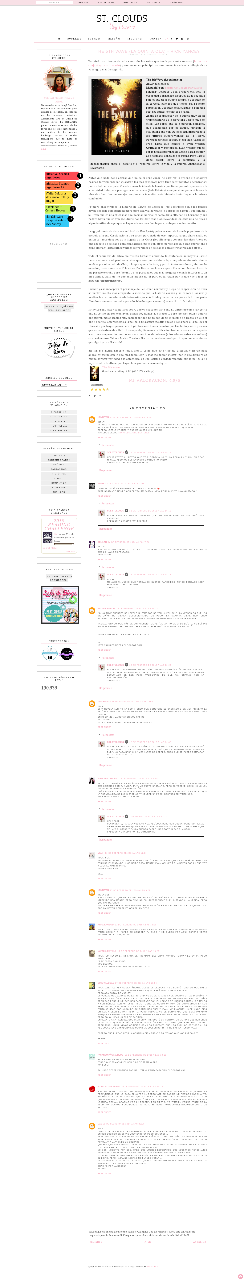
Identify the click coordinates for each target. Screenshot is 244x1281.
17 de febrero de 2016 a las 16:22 (138, 951)
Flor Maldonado (108, 778)
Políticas (130, 3)
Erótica (59, 465)
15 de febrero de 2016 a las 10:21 (137, 608)
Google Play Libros (190, 87)
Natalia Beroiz (106, 608)
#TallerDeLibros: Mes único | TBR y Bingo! (57, 197)
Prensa (84, 3)
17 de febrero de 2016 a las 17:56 (136, 983)
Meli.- (101, 853)
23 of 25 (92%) (50, 548)
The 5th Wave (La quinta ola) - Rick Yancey (56, 220)
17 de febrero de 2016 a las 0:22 (130, 890)
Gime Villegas (106, 983)
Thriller (59, 492)
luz (100, 1124)
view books (71, 551)
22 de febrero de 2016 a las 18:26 (150, 665)
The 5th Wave (111, 367)
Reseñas (114, 39)
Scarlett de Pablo (109, 1086)
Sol (55, 534)
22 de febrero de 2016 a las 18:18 (150, 511)
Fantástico (59, 469)
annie (101, 483)
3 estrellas (59, 421)
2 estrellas (59, 417)
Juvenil (59, 478)
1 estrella (59, 412)
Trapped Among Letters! (133, 433)
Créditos (176, 3)
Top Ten (156, 39)
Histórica (59, 474)
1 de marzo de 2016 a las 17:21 (148, 817)
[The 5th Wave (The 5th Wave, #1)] (95, 374)
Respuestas (108, 445)
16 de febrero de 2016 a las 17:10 (126, 853)
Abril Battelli (152, 1266)
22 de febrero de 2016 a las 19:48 (150, 742)
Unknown (103, 417)
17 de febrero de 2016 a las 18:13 (145, 1055)
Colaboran (106, 3)
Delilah (102, 542)
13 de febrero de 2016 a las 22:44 (131, 417)
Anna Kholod (106, 925)
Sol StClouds (115, 452)
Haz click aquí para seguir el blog (60, 308)
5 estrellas (59, 430)
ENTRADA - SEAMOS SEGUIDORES (59, 578)
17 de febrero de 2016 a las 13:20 (136, 925)
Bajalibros (171, 87)
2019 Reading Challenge (59, 524)
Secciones (135, 39)
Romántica (58, 483)
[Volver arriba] (240, 1277)
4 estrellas (59, 426)
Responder (105, 437)
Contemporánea (59, 460)
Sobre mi (95, 39)
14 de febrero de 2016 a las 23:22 (129, 542)
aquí (43, 149)
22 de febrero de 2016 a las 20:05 (124, 1124)
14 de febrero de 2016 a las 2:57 (125, 484)
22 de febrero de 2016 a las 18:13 (150, 452)
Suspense (59, 487)
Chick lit (59, 455)
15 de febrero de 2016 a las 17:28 (133, 702)
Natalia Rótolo (107, 951)
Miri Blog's (104, 701)
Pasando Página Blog (111, 1055)
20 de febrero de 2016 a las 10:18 (142, 1087)
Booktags (74, 39)
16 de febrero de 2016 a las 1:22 (139, 779)
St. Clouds (122, 18)
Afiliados (154, 3)
